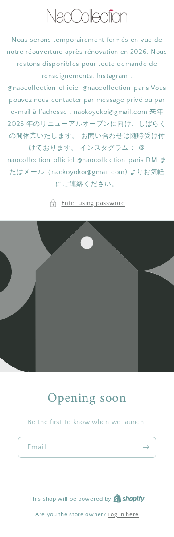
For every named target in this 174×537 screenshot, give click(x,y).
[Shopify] (129, 499)
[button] (87, 203)
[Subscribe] (146, 447)
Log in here (123, 514)
